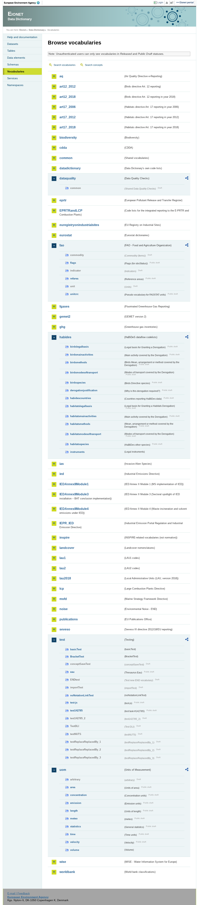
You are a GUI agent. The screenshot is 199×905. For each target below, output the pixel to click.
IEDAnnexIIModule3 (74, 494)
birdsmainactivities (81, 354)
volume (74, 849)
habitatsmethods (80, 424)
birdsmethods (78, 362)
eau (72, 671)
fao (61, 245)
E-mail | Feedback (18, 893)
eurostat (65, 235)
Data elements (16, 57)
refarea (74, 278)
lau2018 (65, 578)
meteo (74, 818)
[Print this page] (167, 3)
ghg (62, 327)
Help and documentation (22, 37)
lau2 (62, 568)
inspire (64, 537)
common (65, 158)
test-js (73, 702)
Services (12, 78)
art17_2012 (67, 117)
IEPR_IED (66, 523)
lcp (61, 588)
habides (65, 337)
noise (63, 609)
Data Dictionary (37, 30)
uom (62, 769)
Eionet (22, 30)
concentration (78, 795)
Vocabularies (15, 71)
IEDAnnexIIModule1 (74, 484)
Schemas (13, 64)
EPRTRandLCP (70, 210)
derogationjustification (83, 390)
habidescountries (80, 398)
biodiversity (68, 137)
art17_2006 (67, 107)
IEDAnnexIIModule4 (74, 508)
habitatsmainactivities (83, 416)
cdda (63, 147)
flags (73, 262)
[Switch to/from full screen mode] (172, 3)
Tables (11, 50)
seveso (64, 629)
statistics (75, 826)
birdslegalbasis (79, 346)
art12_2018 (67, 96)
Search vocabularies (64, 65)
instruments (77, 451)
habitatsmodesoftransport (85, 434)
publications (68, 619)
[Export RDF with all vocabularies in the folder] (186, 178)
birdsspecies (78, 382)
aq (61, 76)
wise (62, 861)
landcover (66, 547)
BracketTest (77, 656)
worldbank (67, 872)
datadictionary (70, 168)
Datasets (12, 43)
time (72, 834)
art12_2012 (67, 86)
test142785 (76, 710)
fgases (64, 306)
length (74, 810)
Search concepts (94, 65)
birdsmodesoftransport (84, 372)
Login (160, 2)
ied (61, 474)
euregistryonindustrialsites (79, 225)
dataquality (67, 178)
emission (75, 803)
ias (61, 463)
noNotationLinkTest (81, 695)
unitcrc (74, 294)
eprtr (62, 200)
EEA (23, 3)
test (62, 639)
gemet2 (64, 316)
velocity (74, 842)
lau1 (62, 558)
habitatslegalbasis (81, 406)
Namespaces (15, 85)
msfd (63, 599)
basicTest (75, 649)
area (72, 787)
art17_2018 (67, 127)
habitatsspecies (79, 444)
